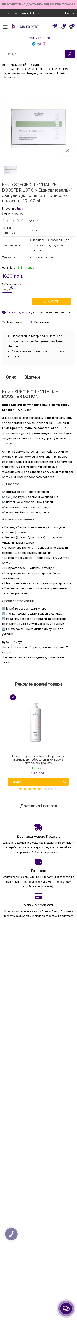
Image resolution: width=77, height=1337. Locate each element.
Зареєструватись (19, 312)
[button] (71, 27)
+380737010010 (39, 38)
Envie (20, 208)
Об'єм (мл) (10, 284)
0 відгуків (32, 220)
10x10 (7, 290)
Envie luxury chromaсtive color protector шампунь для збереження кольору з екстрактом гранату (38, 759)
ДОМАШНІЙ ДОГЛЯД (25, 65)
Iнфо (68, 13)
